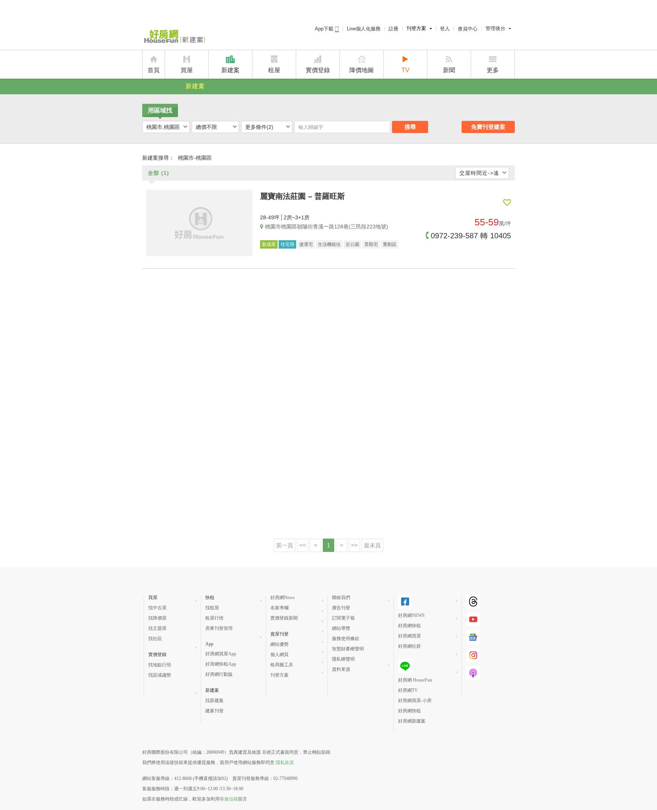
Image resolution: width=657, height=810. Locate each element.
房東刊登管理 (219, 628)
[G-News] (473, 641)
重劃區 (390, 244)
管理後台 (495, 28)
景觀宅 (371, 244)
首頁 (154, 70)
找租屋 (212, 607)
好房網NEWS (411, 615)
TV (405, 70)
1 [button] (328, 545)
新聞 (449, 70)
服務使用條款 (345, 638)
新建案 (230, 70)
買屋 (187, 70)
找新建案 (214, 700)
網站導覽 (341, 628)
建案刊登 (214, 710)
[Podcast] (473, 677)
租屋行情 (214, 618)
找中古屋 (157, 607)
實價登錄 (318, 70)
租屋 (274, 70)
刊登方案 (416, 28)
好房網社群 (409, 646)
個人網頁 (279, 654)
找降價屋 (157, 618)
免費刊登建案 (488, 127)
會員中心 (468, 29)
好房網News (282, 597)
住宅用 (287, 244)
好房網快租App (220, 664)
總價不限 (206, 127)
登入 (445, 29)
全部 (158, 173)
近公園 (352, 244)
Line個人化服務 (364, 29)
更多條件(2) (259, 127)
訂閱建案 (507, 202)
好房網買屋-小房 (415, 700)
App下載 (325, 29)
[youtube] (473, 623)
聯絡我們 (341, 597)
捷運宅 (306, 244)
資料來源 (341, 669)
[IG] (473, 659)
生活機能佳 (329, 244)
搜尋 (410, 127)
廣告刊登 (341, 607)
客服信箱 (229, 799)
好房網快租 (409, 625)
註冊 (393, 29)
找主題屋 (157, 628)
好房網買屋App (220, 653)
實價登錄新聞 (284, 618)
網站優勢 (279, 644)
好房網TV (408, 690)
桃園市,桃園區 (163, 127)
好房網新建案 (411, 721)
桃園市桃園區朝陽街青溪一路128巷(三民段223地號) (326, 227)
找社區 (155, 638)
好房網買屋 (409, 636)
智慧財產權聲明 (348, 648)
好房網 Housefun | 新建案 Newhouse (173, 37)
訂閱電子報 (343, 618)
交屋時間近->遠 (479, 173)
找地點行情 (159, 664)
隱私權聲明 (343, 659)
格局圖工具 (281, 664)
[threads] (473, 605)
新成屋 (269, 244)
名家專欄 (279, 607)
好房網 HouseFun (415, 680)
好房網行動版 (219, 674)
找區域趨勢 (159, 675)
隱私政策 (285, 762)
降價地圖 (361, 70)
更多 (493, 70)
